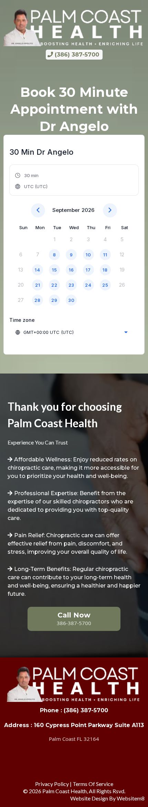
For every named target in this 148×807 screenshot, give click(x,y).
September (66, 210)
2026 (88, 210)
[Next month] (110, 210)
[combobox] (71, 332)
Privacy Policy (52, 783)
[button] (32, 181)
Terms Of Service (93, 783)
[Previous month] (38, 210)
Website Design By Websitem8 (107, 798)
